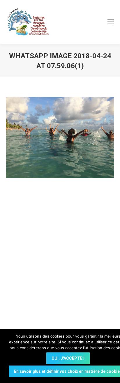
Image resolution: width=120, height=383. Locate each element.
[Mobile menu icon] (110, 21)
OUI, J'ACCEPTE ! (68, 358)
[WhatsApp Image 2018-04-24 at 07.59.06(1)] (60, 137)
